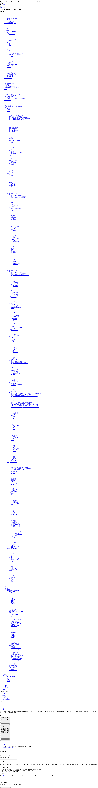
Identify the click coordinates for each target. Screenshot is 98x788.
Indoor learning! (15, 279)
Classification (13, 183)
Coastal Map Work (16, 448)
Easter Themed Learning (15, 644)
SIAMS (5, 685)
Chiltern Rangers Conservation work (16, 152)
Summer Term (13, 573)
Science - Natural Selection (17, 531)
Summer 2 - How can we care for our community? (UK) (20, 399)
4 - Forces (12, 450)
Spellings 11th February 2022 (15, 524)
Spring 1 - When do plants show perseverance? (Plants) (19, 395)
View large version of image (5, 717)
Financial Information (7, 69)
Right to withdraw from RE (13, 64)
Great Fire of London (14, 299)
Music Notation (15, 449)
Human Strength (13, 493)
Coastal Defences (13, 184)
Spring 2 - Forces (13, 561)
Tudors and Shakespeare (12, 170)
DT (7, 51)
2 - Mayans (12, 258)
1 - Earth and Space (14, 435)
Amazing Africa (13, 300)
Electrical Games (13, 162)
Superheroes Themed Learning (16, 659)
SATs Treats (15, 458)
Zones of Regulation (7, 107)
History (14, 313)
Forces (10, 135)
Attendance (6, 29)
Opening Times (6, 102)
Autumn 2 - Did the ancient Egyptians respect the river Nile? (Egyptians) (22, 403)
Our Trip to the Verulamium (17, 327)
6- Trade (10, 190)
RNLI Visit (14, 357)
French (14, 506)
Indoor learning (15, 282)
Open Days (6, 26)
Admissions (6, 27)
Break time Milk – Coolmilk (9, 96)
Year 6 (12, 58)
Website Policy (4, 744)
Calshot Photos (13, 461)
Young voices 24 (11, 358)
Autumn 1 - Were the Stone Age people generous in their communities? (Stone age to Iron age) (26, 393)
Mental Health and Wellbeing (9, 93)
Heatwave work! (13, 478)
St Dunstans (6, 686)
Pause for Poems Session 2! (13, 663)
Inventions (12, 487)
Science (8, 42)
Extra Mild (12, 553)
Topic (13, 509)
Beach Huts (14, 445)
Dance (14, 232)
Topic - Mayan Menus (16, 442)
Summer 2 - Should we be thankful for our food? (16, 119)
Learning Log (15, 224)
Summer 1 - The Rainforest (13, 160)
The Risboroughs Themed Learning (16, 650)
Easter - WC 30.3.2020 (14, 615)
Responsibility (9, 679)
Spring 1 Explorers (12, 129)
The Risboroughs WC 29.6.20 (15, 624)
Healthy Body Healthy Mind (15, 298)
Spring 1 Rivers (13, 332)
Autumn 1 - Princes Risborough (16, 208)
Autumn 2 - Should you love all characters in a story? (17, 115)
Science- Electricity (16, 268)
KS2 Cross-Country (14, 157)
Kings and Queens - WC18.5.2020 (16, 619)
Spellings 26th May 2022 (15, 521)
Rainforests (12, 239)
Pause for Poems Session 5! (13, 666)
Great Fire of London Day (17, 388)
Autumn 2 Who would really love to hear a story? (19, 465)
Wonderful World (13, 367)
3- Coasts (10, 182)
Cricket (14, 243)
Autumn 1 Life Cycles (14, 330)
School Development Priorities (9, 83)
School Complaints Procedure (9, 82)
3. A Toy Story (13, 284)
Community (8, 678)
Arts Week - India (15, 532)
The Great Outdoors (14, 642)
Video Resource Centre (8, 674)
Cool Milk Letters (9, 97)
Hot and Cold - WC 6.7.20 (15, 625)
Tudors (12, 424)
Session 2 (10, 672)
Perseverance (9, 682)
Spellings (14, 356)
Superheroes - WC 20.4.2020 (15, 616)
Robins (10, 612)
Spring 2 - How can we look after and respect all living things (20, 198)
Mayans (14, 342)
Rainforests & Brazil (14, 489)
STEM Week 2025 (16, 244)
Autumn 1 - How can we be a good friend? (15, 114)
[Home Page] (2, 7)
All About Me (11, 122)
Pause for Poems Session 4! (13, 665)
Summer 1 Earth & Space (15, 334)
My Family (12, 637)
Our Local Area (11, 121)
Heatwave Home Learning (15, 519)
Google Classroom (12, 591)
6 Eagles (8, 173)
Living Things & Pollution (15, 233)
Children (3, 705)
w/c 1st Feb (12, 600)
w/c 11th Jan (13, 597)
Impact (10, 45)
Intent (9, 43)
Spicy (11, 555)
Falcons (10, 607)
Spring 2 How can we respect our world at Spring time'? (20, 467)
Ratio (13, 345)
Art (7, 49)
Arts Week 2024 (15, 225)
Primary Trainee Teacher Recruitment (10, 92)
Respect (8, 683)
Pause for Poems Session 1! (13, 662)
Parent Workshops (7, 91)
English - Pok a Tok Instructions (18, 530)
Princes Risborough (14, 297)
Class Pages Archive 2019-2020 (12, 569)
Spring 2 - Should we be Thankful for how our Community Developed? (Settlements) (24, 405)
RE (11, 144)
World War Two (15, 352)
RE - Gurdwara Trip (16, 443)
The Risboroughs (13, 635)
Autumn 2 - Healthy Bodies (15, 209)
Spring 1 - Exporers (14, 210)
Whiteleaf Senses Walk (16, 373)
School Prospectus (7, 84)
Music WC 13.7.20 (14, 626)
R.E (13, 236)
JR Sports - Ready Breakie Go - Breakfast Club (12, 94)
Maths (8, 38)
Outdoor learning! (15, 280)
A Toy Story (13, 203)
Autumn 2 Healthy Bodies (13, 128)
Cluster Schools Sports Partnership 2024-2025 (16, 53)
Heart (11, 186)
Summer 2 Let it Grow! (12, 132)
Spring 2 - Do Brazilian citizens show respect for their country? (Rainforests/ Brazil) (24, 396)
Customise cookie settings (12, 759)
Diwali (14, 410)
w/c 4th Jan (12, 596)
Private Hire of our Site (8, 80)
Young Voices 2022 (12, 547)
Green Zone (8, 108)
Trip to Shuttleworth (16, 289)
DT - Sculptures (15, 256)
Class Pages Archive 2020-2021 (12, 548)
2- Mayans (10, 179)
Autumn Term (13, 572)
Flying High (13, 204)
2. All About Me (13, 281)
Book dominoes (11, 669)
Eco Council (6, 588)
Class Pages (4, 693)
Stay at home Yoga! (12, 594)
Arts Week (14, 257)
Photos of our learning (14, 400)
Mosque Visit (15, 319)
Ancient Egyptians (14, 221)
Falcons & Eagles (11, 645)
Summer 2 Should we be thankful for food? (18, 469)
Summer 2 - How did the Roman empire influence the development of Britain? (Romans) (25, 407)
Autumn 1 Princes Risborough (13, 127)
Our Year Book (13, 632)
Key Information (5, 25)
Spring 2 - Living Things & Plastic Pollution (16, 155)
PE (7, 52)
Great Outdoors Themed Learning (16, 658)
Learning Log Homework (17, 412)
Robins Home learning (12, 595)
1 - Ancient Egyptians (14, 312)
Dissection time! (15, 502)
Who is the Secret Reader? (13, 667)
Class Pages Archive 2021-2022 (12, 462)
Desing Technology (16, 241)
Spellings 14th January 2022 (15, 526)
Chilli (11, 556)
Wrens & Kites (11, 613)
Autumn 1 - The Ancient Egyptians (14, 140)
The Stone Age (13, 486)
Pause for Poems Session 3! (13, 664)
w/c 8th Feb (12, 601)
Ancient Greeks (13, 488)
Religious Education (10, 63)
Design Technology (14, 147)
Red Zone (8, 109)
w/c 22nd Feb (13, 602)
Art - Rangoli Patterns (18, 534)
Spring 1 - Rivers (13, 560)
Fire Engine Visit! (15, 387)
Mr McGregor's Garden (12, 124)
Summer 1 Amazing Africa (13, 131)
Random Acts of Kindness (13, 670)
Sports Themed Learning (15, 653)
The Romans (13, 242)
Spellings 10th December (15, 527)
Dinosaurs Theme (13, 640)
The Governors (6, 17)
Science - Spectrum (16, 255)
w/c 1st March (13, 603)
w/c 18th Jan (13, 598)
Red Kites (10, 605)
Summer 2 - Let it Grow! (15, 212)
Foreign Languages (10, 65)
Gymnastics (12, 148)
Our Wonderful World (14, 471)
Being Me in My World (16, 503)
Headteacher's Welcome (8, 14)
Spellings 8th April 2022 (14, 522)
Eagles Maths (13, 647)
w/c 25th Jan (13, 599)
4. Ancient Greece (13, 309)
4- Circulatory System (12, 185)
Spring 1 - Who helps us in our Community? (18, 274)
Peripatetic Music (7, 104)
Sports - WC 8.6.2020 (14, 621)
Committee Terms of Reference (12, 21)
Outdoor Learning (15, 288)
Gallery (5, 586)
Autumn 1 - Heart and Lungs (15, 558)
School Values (6, 85)
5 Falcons (10, 247)
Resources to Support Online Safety (12, 73)
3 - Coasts (12, 262)
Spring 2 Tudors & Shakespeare (16, 333)
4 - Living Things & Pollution (15, 320)
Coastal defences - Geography (17, 265)
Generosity (8, 680)
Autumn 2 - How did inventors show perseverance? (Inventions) (21, 394)
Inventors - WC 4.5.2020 (15, 617)
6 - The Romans (13, 326)
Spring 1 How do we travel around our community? (19, 466)
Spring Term (13, 576)
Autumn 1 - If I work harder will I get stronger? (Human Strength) (21, 402)
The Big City (11, 125)
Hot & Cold (12, 634)
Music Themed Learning (15, 649)
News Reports (15, 500)
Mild (11, 554)
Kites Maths (12, 628)
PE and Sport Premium (8, 78)
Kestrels (12, 630)
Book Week (12, 187)
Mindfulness (11, 671)
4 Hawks (8, 139)
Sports (12, 638)
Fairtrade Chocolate (14, 491)
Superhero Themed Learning (15, 643)
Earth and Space (13, 252)
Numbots (10, 40)
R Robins (8, 113)
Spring (12, 579)
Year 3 (12, 56)
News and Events (5, 88)
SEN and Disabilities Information (9, 86)
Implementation (11, 44)
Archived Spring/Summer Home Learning (13, 609)
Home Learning (13, 460)
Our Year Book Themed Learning (16, 648)
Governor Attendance (10, 22)
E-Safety (5, 585)
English (8, 33)
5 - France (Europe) (14, 323)
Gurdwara (12, 181)
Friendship (8, 681)
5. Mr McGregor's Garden (15, 290)
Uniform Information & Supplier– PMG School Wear (13, 106)
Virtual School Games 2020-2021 (14, 55)
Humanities (8, 48)
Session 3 (10, 673)
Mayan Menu (13, 180)
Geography (14, 537)
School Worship (7, 684)
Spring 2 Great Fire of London (13, 130)
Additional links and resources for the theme (16, 611)
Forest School (9, 67)
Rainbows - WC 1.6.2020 (15, 620)
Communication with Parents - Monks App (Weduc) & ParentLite (15, 98)
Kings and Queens (14, 639)
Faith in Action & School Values (9, 676)
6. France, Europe (13, 310)
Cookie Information (5, 743)
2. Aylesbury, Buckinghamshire (16, 307)
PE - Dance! (17, 535)
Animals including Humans (15, 226)
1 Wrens (8, 120)
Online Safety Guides (10, 75)
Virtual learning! (11, 661)
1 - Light (12, 337)
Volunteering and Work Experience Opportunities (12, 87)
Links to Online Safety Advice (11, 74)
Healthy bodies (13, 480)
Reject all (2, 759)
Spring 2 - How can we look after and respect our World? (20, 275)
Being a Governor (9, 20)
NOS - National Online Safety (11, 72)
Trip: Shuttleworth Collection (17, 379)
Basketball (14, 230)
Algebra (14, 446)
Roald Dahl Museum (16, 316)
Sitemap (3, 742)
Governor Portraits (10, 19)
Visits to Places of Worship (8, 687)
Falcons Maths (13, 646)
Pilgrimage (14, 354)
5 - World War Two (14, 351)
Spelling (10, 37)
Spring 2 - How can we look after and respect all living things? (19, 117)
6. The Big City (13, 293)
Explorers (12, 481)
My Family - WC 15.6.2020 (15, 622)
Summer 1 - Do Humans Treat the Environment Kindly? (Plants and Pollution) (23, 406)
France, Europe (11, 138)
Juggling (10, 668)
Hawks (10, 606)
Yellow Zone (9, 110)
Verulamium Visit (13, 165)
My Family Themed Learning (15, 652)
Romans (12, 497)
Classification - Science (16, 263)
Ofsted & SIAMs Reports (8, 77)
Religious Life (4, 675)
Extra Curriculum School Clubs (9, 99)
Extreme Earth (11, 172)
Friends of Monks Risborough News (10, 23)
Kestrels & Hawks (11, 629)
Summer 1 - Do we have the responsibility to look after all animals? (19, 118)
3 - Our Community (14, 318)
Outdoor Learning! (14, 302)
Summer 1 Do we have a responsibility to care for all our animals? (21, 468)
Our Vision (6, 15)
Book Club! (10, 592)
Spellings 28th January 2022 (15, 525)
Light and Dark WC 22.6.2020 (16, 623)
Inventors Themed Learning (15, 641)
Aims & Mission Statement (8, 28)
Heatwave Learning (14, 476)
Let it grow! (12, 484)
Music (8, 41)
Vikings (10, 168)
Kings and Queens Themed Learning (17, 655)
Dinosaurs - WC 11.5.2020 (15, 618)
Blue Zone (8, 111)
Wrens (10, 604)
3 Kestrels (8, 133)
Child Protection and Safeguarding (10, 31)
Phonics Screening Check (15, 36)
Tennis (14, 324)
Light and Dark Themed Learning (16, 651)
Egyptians (12, 494)
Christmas (14, 261)
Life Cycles (12, 428)
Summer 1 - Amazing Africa (15, 211)
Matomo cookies (5, 775)
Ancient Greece (11, 136)
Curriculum (6, 32)
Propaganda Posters (16, 454)
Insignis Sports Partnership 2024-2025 (15, 54)
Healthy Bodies (13, 385)
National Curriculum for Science (14, 47)
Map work (14, 344)
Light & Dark (11, 137)
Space (10, 171)
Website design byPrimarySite (7, 747)
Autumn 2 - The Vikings (15, 559)
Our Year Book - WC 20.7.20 (15, 627)
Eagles (10, 608)
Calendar (5, 89)
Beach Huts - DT (15, 264)
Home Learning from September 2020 (13, 590)
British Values (6, 30)
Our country (13, 229)
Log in (4, 4)
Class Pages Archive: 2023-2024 (12, 270)
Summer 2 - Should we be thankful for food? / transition (20, 365)
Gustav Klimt (13, 151)
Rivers (10, 169)
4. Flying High (13, 287)
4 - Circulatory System (14, 348)
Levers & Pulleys (15, 413)
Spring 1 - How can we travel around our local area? (19, 363)
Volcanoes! (12, 166)
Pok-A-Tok (14, 259)
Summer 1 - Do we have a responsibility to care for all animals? (21, 276)
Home (3, 704)
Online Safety (6, 71)
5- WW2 (10, 188)
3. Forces (12, 308)
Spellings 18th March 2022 (15, 523)
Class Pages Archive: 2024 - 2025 (12, 193)
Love (7, 677)
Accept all (6, 759)
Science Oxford (13, 520)
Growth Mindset (7, 70)
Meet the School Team (8, 16)
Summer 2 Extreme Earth (15, 335)
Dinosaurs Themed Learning (15, 656)
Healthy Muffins (15, 501)
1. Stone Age (13, 304)
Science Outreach (13, 164)
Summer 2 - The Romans (13, 163)
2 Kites (8, 126)
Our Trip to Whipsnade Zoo (17, 384)
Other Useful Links (7, 103)
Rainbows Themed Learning (15, 654)
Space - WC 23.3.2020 (14, 614)
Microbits (12, 192)
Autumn (12, 580)
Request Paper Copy (7, 81)
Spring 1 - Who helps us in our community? (16, 116)
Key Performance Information (9, 76)
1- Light (10, 174)
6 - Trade (12, 269)
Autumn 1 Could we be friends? (16, 464)
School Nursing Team (8, 105)
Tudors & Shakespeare (14, 514)
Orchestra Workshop (16, 238)
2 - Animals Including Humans (16, 315)
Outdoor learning (15, 283)
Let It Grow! (13, 301)
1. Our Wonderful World (15, 278)
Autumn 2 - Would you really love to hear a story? (19, 196)
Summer (12, 582)
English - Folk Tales (18, 533)
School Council (6, 587)
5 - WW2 (12, 267)
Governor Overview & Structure (12, 18)
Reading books (11, 593)
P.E (13, 423)
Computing (8, 59)
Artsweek (12, 141)
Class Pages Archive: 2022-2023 (12, 359)
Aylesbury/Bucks (13, 215)
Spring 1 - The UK (12, 150)
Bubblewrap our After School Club (10, 95)
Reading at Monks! (12, 34)
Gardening (14, 436)
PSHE (8, 66)
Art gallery (10, 50)
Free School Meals (7, 100)
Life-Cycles (12, 248)
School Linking (13, 153)
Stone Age (12, 214)
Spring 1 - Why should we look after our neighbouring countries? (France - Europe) (24, 404)
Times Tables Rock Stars (13, 39)
